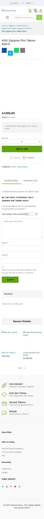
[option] (11, 346)
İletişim (5, 472)
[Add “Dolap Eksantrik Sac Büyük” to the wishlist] (38, 348)
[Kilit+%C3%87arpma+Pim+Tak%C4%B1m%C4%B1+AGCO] (10, 53)
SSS (3, 456)
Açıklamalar (11, 180)
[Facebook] (3, 486)
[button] (28, 157)
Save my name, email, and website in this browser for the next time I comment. (19, 271)
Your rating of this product (13, 214)
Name (5, 243)
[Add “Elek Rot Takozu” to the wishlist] (17, 348)
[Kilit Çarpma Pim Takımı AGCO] (4, 50)
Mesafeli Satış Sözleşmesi (12, 449)
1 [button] (19, 368)
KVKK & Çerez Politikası (12, 452)
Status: (5, 117)
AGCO (13, 167)
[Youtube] (15, 486)
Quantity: (5, 138)
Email (5, 255)
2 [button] (22, 368)
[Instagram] (19, 486)
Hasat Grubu (22, 167)
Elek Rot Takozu (8, 353)
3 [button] (24, 368)
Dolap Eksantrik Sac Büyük (31, 354)
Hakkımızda (6, 469)
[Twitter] (7, 486)
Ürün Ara (39, 17)
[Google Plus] (11, 486)
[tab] (11, 181)
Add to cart (22, 149)
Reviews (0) (30, 180)
